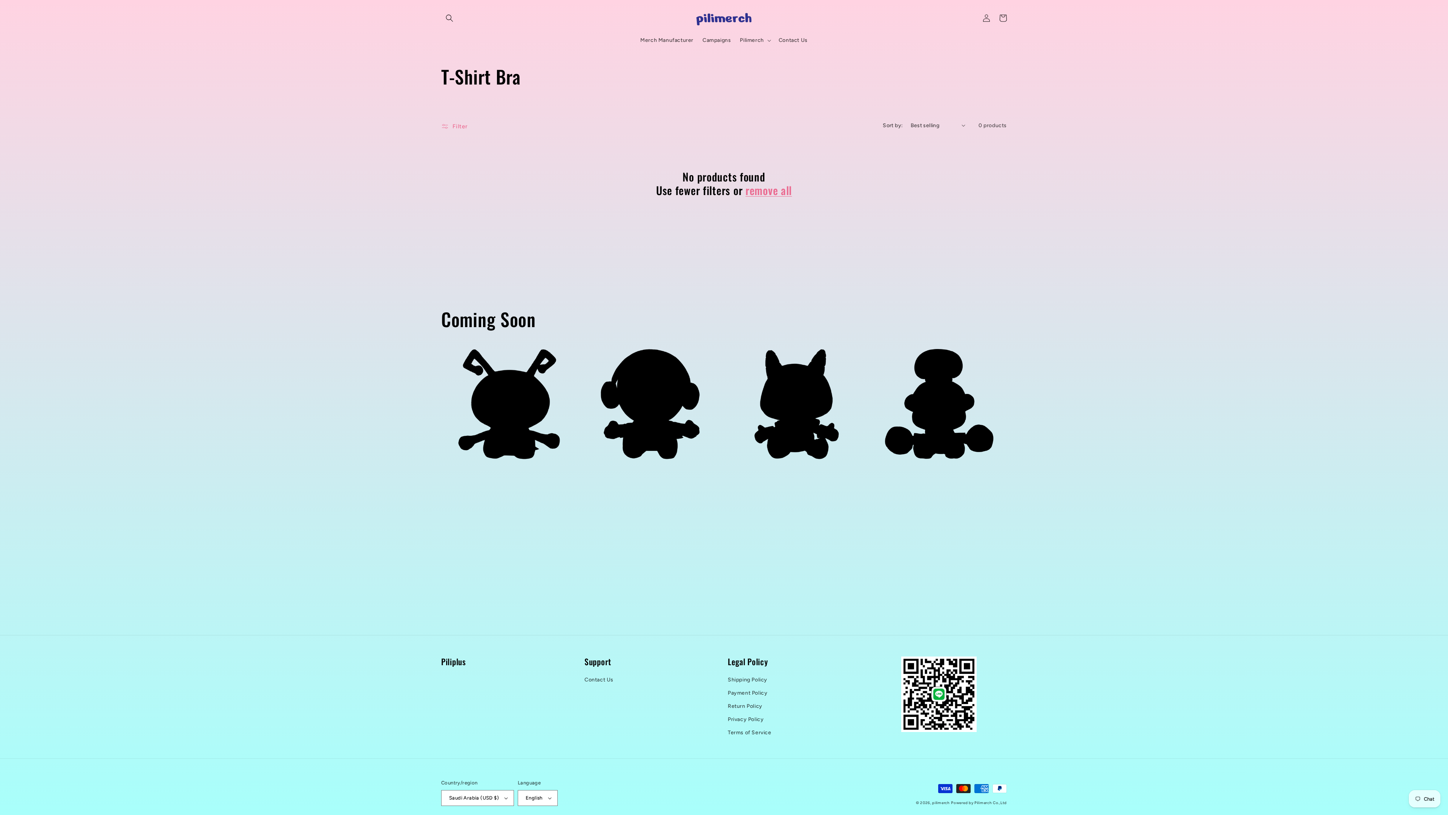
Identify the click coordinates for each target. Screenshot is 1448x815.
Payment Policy (747, 693)
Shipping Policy (747, 680)
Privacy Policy (746, 719)
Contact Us (599, 680)
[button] (449, 18)
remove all (768, 190)
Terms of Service (750, 732)
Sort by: (893, 125)
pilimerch (940, 802)
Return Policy (745, 706)
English (534, 798)
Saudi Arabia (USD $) (474, 798)
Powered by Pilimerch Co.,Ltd (979, 802)
